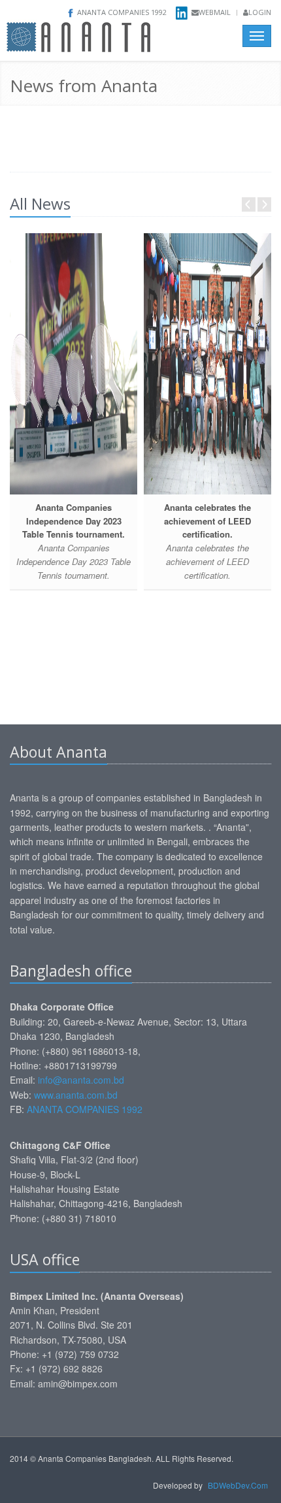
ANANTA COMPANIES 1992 (84, 1109)
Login (259, 12)
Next (264, 204)
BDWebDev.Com (238, 1485)
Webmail (215, 12)
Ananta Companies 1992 (122, 12)
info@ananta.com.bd (82, 1079)
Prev (249, 204)
